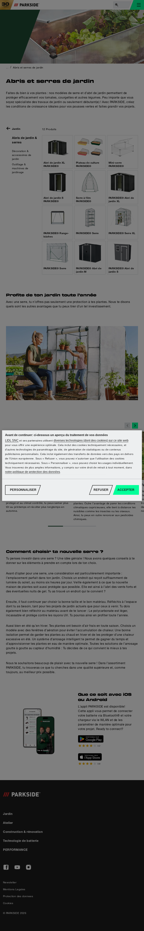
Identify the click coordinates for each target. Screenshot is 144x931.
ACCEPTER (125, 489)
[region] (72, 465)
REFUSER (101, 489)
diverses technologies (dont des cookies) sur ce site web (91, 440)
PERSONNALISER (23, 489)
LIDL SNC (12, 440)
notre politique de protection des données (32, 471)
